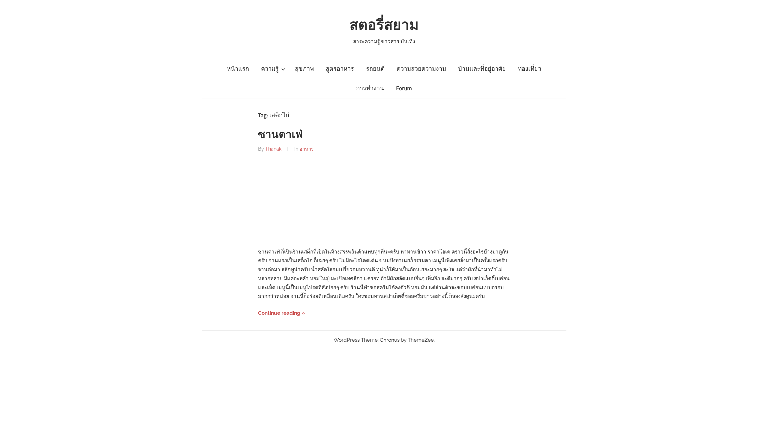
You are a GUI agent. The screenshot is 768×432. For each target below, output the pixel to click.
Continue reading (279, 313)
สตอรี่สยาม (384, 25)
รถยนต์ (375, 69)
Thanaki (273, 149)
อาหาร (306, 149)
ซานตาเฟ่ (280, 134)
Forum (404, 88)
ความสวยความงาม (421, 69)
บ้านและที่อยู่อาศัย (482, 69)
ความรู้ (270, 69)
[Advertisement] (384, 200)
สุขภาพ (304, 69)
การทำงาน (370, 88)
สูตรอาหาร (340, 69)
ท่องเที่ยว (529, 69)
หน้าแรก (238, 69)
